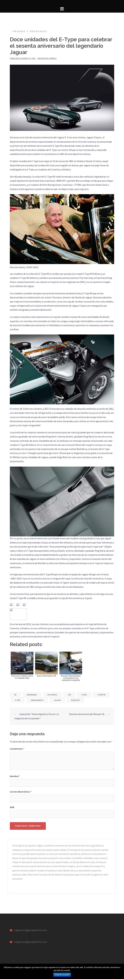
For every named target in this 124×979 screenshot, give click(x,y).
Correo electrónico (21, 791)
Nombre (15, 776)
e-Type (17, 700)
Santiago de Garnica (47, 58)
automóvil (52, 695)
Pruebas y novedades (30, 31)
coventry (101, 695)
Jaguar (57, 700)
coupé (84, 695)
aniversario (32, 695)
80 (15, 695)
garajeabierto (37, 700)
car (69, 695)
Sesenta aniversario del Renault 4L (87, 714)
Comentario (17, 748)
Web (12, 807)
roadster (75, 700)
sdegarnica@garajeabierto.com (31, 930)
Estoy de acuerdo (62, 975)
